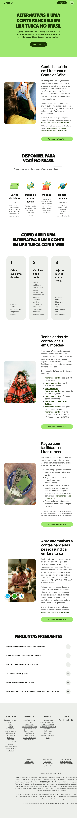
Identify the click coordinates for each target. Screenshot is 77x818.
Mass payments (29, 739)
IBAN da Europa (51, 388)
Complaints (47, 761)
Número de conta (52, 378)
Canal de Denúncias (10, 746)
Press (10, 724)
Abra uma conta (38, 44)
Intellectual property (65, 764)
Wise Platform (29, 733)
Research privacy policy (48, 722)
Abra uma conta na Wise (57, 139)
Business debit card (29, 737)
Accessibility (11, 739)
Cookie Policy (29, 761)
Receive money (29, 731)
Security (10, 722)
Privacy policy (47, 759)
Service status (10, 729)
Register (62, 3)
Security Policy (66, 759)
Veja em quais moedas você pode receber (55, 612)
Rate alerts (47, 733)
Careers (10, 726)
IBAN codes (48, 731)
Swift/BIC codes (48, 729)
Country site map (29, 764)
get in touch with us (37, 794)
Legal (29, 759)
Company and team (10, 720)
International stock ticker (48, 726)
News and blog (48, 720)
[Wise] (8, 3)
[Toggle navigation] (72, 3)
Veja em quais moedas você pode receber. (55, 122)
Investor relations (10, 731)
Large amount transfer (29, 729)
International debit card (29, 726)
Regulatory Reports (66, 761)
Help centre (10, 737)
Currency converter (48, 724)
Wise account (29, 724)
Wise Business (29, 735)
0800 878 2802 (52, 796)
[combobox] (58, 169)
